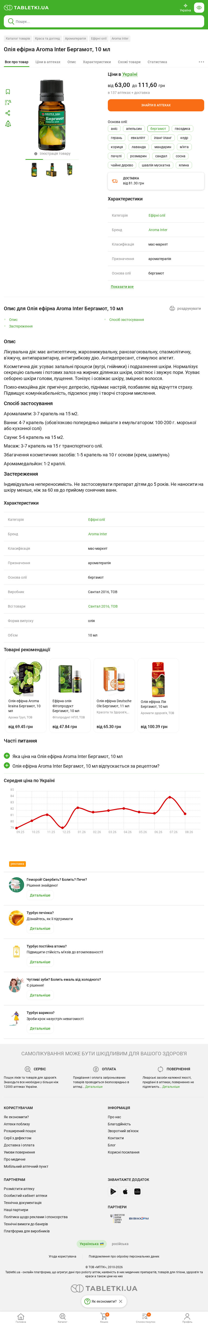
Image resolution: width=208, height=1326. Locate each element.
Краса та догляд (47, 38)
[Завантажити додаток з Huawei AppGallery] (137, 1191)
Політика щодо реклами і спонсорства (36, 1217)
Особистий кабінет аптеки (25, 1196)
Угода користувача (62, 1256)
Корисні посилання (124, 1152)
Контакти (116, 1138)
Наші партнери (16, 1210)
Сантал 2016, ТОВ (103, 606)
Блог (112, 1145)
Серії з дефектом (17, 1138)
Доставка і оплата (19, 1145)
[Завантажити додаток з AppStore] (125, 1191)
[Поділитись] (8, 113)
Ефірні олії (99, 38)
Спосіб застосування (126, 320)
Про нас (114, 1117)
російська (120, 1244)
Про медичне (14, 1159)
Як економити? (16, 1117)
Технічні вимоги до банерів (26, 1224)
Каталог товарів (18, 38)
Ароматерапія (75, 38)
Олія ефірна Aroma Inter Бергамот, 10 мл (57, 49)
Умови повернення (19, 1152)
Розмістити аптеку (19, 1189)
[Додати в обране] (8, 92)
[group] (156, 83)
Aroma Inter (120, 38)
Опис (13, 320)
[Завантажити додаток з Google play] (113, 1191)
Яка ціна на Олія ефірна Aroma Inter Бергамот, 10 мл (67, 756)
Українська (89, 1244)
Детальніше (93, 1087)
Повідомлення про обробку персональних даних (124, 1256)
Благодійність (119, 1124)
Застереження (21, 326)
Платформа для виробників (27, 1231)
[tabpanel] (104, 367)
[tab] (16, 62)
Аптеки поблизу (17, 1124)
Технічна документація (23, 1203)
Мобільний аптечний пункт (26, 1166)
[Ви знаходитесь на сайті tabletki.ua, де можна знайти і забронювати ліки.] (26, 8)
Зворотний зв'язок (123, 1131)
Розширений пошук (20, 1131)
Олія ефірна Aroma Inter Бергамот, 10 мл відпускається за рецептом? (86, 766)
